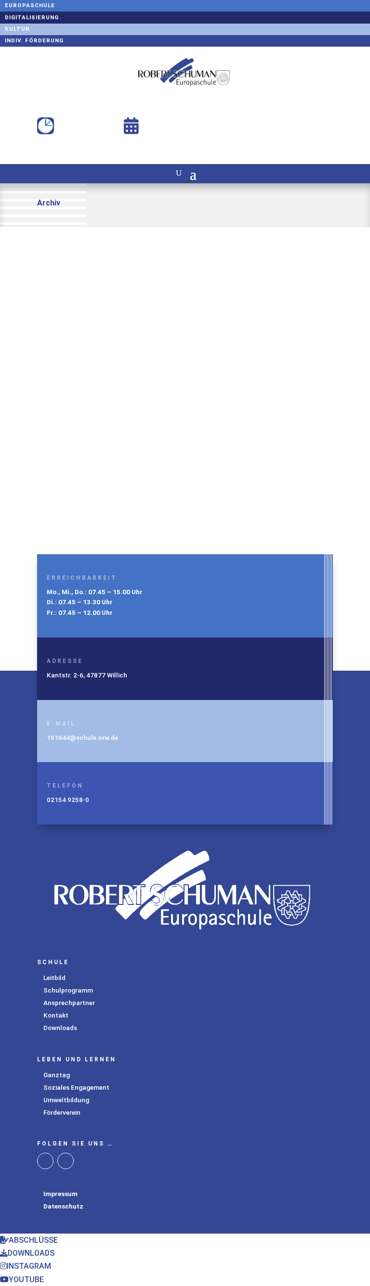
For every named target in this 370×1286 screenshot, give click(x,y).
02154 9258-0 (68, 799)
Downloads (60, 1027)
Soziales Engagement (76, 1087)
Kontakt (55, 1015)
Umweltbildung (66, 1100)
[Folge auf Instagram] (45, 1161)
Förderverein (61, 1112)
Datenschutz (63, 1206)
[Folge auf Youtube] (65, 1161)
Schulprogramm (68, 990)
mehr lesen (66, 355)
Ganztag (56, 1075)
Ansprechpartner (69, 1002)
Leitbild (54, 977)
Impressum (60, 1193)
